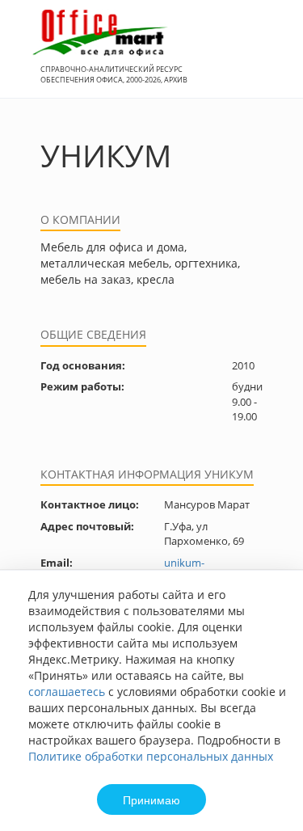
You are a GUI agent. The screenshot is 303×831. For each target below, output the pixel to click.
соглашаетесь (66, 691)
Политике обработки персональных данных (150, 756)
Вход (266, 57)
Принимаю (151, 799)
